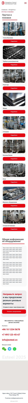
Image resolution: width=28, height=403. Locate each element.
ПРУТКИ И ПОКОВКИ (7, 12)
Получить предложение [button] (14, 311)
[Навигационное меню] (25, 3)
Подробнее (14, 41)
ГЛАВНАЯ (4, 9)
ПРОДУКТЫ (12, 9)
